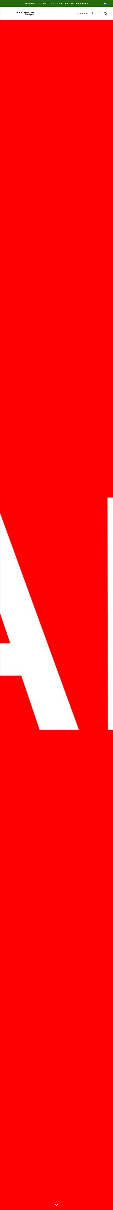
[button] (9, 12)
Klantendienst (82, 13)
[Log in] (93, 13)
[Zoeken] (99, 13)
